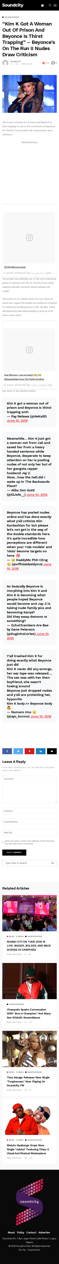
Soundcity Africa (37, 273)
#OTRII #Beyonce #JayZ (15, 267)
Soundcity (16, 62)
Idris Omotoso (14, 954)
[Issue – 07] (29, 1202)
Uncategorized (11, 17)
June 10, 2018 (17, 420)
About (11, 1232)
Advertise (44, 1232)
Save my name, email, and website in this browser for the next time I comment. (29, 842)
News (21, 936)
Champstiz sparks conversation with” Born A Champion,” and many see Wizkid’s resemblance (29, 1013)
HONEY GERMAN (39, 385)
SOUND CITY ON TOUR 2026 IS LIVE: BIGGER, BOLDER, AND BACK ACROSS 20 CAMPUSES (29, 945)
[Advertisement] (29, 173)
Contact (31, 1232)
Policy (20, 1232)
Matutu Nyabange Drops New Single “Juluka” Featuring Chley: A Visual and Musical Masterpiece (28, 1149)
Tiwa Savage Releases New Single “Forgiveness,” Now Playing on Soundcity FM (28, 1081)
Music (12, 936)
